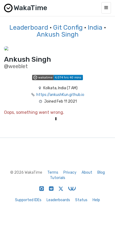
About (87, 172)
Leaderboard (28, 27)
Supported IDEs (28, 200)
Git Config (68, 27)
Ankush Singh (58, 34)
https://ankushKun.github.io (60, 94)
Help (96, 200)
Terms (52, 172)
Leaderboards (58, 200)
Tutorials (57, 178)
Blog (101, 172)
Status (81, 200)
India (95, 27)
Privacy (69, 172)
